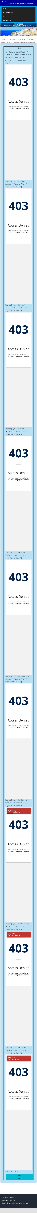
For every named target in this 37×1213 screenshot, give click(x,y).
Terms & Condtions (9, 1197)
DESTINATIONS (7, 16)
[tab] (19, 48)
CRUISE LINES (6, 20)
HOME (4, 8)
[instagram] (5, 1)
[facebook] (2, 1)
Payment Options (8, 1200)
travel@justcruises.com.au (26, 4)
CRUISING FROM (7, 12)
